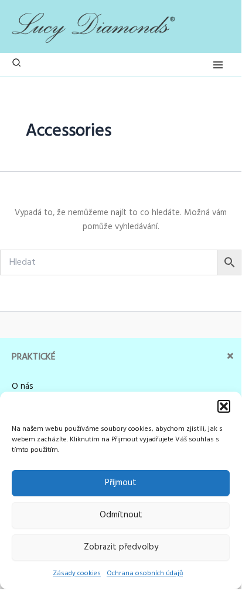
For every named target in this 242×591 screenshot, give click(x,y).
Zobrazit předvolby (121, 547)
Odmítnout (121, 515)
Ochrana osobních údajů (145, 573)
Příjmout (121, 483)
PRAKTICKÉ (34, 357)
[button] (224, 406)
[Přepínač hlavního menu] (218, 65)
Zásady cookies (77, 573)
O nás (22, 386)
